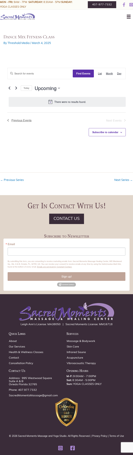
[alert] (67, 102)
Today (26, 87)
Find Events (83, 73)
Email (11, 244)
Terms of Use (116, 436)
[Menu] (128, 16)
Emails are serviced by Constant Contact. (54, 266)
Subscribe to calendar (105, 132)
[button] (60, 448)
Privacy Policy (99, 436)
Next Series (123, 180)
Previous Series (12, 180)
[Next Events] (16, 88)
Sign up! (66, 276)
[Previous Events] (9, 88)
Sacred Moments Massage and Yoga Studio (42, 436)
